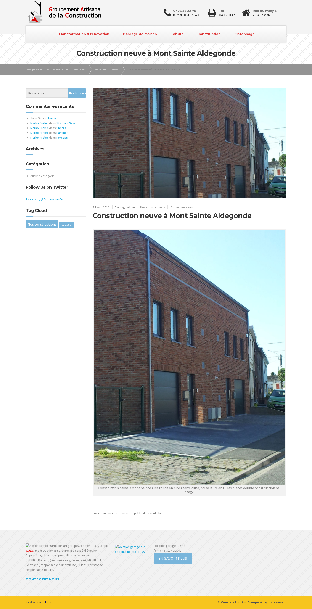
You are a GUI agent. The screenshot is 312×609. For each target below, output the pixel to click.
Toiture (177, 34)
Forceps (53, 118)
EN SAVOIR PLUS (172, 558)
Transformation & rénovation (83, 34)
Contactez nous (42, 579)
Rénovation (66, 224)
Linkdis (46, 602)
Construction (209, 34)
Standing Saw (65, 123)
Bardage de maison (140, 34)
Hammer (62, 133)
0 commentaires (182, 207)
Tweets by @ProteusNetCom (46, 199)
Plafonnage (244, 34)
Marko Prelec (39, 123)
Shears (61, 128)
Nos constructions (152, 207)
